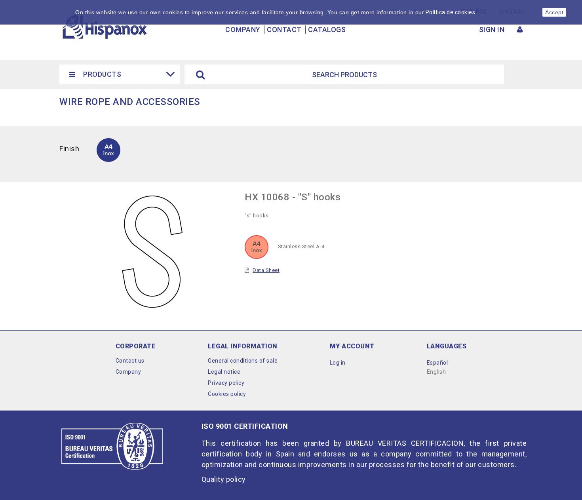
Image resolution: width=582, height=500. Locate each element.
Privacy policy (226, 383)
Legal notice (224, 372)
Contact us (130, 360)
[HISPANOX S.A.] (104, 26)
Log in (338, 362)
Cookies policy (227, 394)
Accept (554, 12)
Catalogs (327, 29)
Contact (284, 29)
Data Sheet (266, 270)
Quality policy (224, 479)
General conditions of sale (243, 360)
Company (243, 29)
